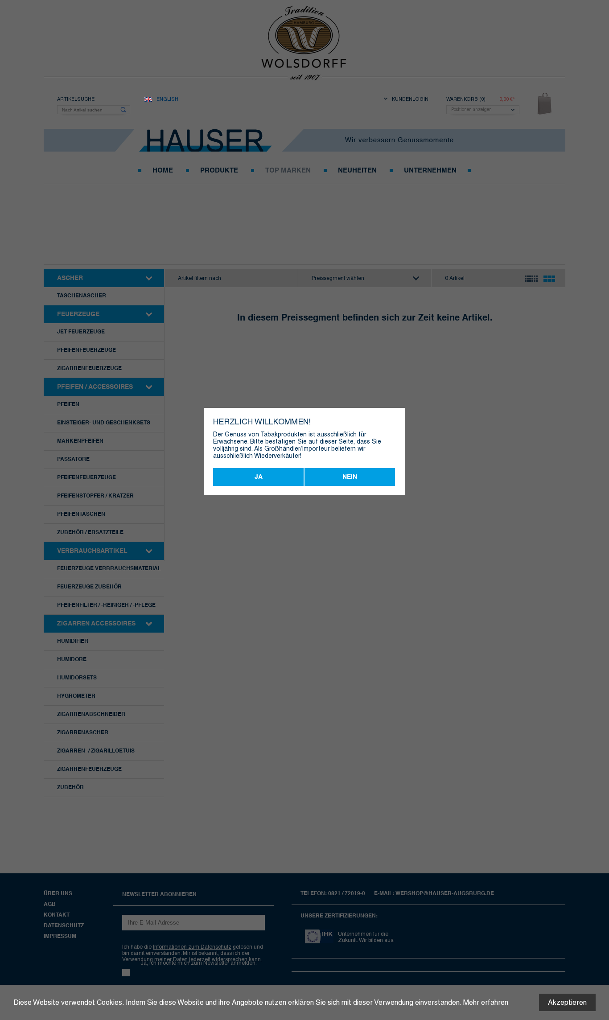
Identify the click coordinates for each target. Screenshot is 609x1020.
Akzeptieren (567, 1002)
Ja (259, 477)
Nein (349, 477)
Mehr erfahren (485, 1002)
